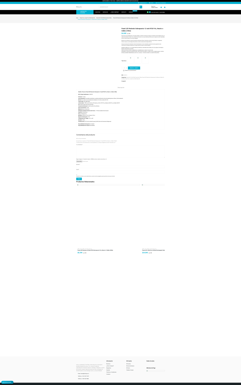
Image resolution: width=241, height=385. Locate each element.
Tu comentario (79, 144)
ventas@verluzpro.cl (143, 2)
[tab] (121, 87)
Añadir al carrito (134, 67)
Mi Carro (128, 368)
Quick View (139, 185)
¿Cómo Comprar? (110, 365)
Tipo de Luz (123, 60)
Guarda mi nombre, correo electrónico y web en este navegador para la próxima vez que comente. (95, 176)
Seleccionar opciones (139, 192)
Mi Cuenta (128, 363)
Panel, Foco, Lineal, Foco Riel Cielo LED (132, 78)
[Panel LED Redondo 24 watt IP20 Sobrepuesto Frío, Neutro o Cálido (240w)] (108, 215)
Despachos (108, 368)
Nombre (78, 164)
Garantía (151, 2)
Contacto (108, 374)
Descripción (121, 87)
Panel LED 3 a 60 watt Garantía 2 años (134, 77)
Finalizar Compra (129, 370)
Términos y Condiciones (161, 2)
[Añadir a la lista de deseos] (139, 188)
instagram (77, 3)
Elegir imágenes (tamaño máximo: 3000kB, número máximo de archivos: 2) (91, 159)
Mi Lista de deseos (130, 365)
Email (77, 169)
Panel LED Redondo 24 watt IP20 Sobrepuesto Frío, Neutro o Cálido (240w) (95, 250)
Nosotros (108, 363)
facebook (75, 3)
